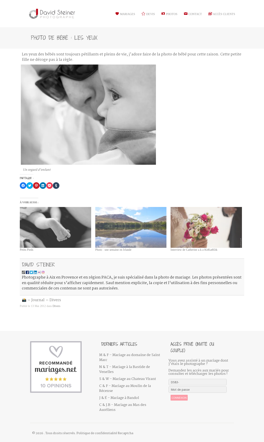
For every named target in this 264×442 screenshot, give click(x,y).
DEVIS (150, 14)
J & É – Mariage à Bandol (119, 398)
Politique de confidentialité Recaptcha (105, 433)
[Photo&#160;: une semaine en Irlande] (131, 227)
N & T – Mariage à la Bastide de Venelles (124, 369)
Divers (55, 300)
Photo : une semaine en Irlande (113, 249)
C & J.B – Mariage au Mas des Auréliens (122, 407)
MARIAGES (127, 14)
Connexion (179, 398)
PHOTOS (171, 14)
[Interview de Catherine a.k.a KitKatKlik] (206, 227)
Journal (38, 300)
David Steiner (38, 264)
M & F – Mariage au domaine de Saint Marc (129, 357)
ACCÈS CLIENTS (223, 14)
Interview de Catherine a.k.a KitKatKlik (194, 249)
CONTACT (195, 14)
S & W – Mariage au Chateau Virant (127, 379)
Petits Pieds (26, 249)
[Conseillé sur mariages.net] (61, 367)
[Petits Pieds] (55, 227)
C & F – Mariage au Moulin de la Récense (125, 388)
